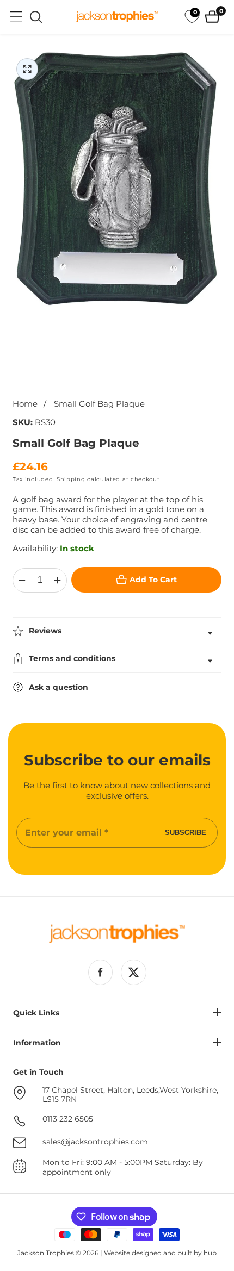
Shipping (71, 479)
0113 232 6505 (67, 1119)
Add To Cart (153, 579)
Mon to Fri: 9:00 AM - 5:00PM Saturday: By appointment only (122, 1167)
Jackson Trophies (45, 1253)
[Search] (35, 17)
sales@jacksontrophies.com (95, 1142)
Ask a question (58, 687)
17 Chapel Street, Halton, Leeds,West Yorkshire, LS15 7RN (130, 1095)
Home (25, 404)
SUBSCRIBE (185, 832)
